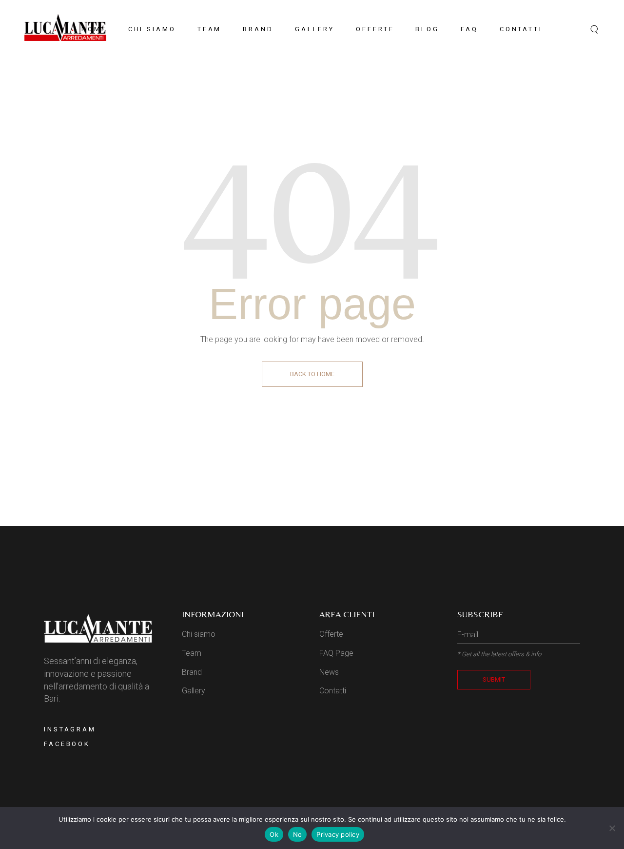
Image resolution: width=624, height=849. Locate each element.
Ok (274, 834)
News (329, 672)
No (297, 834)
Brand (192, 672)
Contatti (332, 690)
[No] (612, 828)
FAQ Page (336, 653)
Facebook (67, 744)
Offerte (331, 634)
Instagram (70, 729)
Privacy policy (337, 834)
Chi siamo (198, 634)
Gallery (193, 690)
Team (191, 653)
